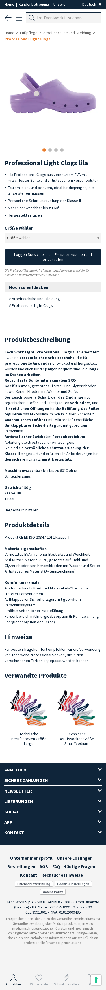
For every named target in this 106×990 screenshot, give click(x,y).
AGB (44, 866)
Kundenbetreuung (34, 4)
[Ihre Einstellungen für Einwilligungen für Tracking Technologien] (96, 980)
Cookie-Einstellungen (73, 884)
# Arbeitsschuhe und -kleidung (34, 298)
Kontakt (28, 875)
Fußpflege (29, 32)
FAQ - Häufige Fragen (73, 866)
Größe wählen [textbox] (19, 237)
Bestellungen (21, 866)
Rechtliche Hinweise (62, 875)
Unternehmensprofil (31, 858)
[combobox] (53, 238)
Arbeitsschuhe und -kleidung (67, 32)
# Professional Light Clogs (31, 305)
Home (10, 4)
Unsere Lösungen (75, 858)
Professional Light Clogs (28, 38)
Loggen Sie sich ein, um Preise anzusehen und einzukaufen (53, 257)
